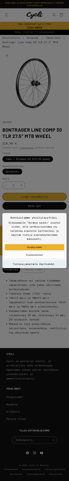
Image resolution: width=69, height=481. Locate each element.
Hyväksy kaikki (34, 247)
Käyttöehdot (47, 264)
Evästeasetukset (34, 255)
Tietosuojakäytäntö (25, 264)
